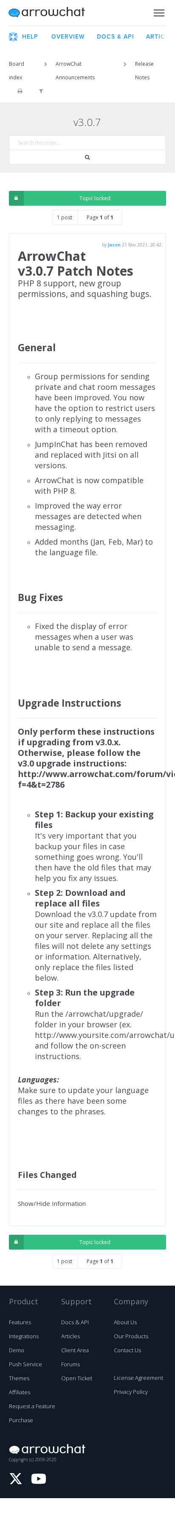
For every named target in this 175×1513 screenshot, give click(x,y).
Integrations (24, 1336)
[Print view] (20, 91)
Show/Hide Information (52, 1203)
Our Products (131, 1336)
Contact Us (127, 1350)
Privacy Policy (131, 1392)
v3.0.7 (87, 122)
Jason (114, 245)
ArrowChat (52, 13)
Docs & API (75, 1322)
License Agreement (138, 1378)
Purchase (21, 1420)
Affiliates (19, 1392)
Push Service (25, 1364)
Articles (70, 1336)
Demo (16, 1350)
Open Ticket (76, 1378)
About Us (125, 1322)
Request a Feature (32, 1406)
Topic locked (94, 198)
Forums (70, 1364)
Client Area (75, 1350)
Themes (19, 1378)
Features (20, 1322)
